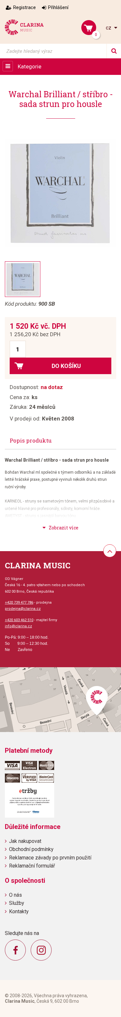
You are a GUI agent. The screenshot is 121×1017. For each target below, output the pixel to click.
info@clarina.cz (18, 626)
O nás (15, 895)
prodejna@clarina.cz (23, 609)
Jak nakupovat (25, 841)
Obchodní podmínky (31, 849)
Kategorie (29, 66)
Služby (16, 903)
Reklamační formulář (32, 866)
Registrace (24, 7)
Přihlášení (58, 7)
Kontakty (19, 911)
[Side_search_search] (113, 51)
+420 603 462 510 (19, 620)
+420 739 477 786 (19, 602)
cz (109, 28)
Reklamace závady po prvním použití (50, 858)
